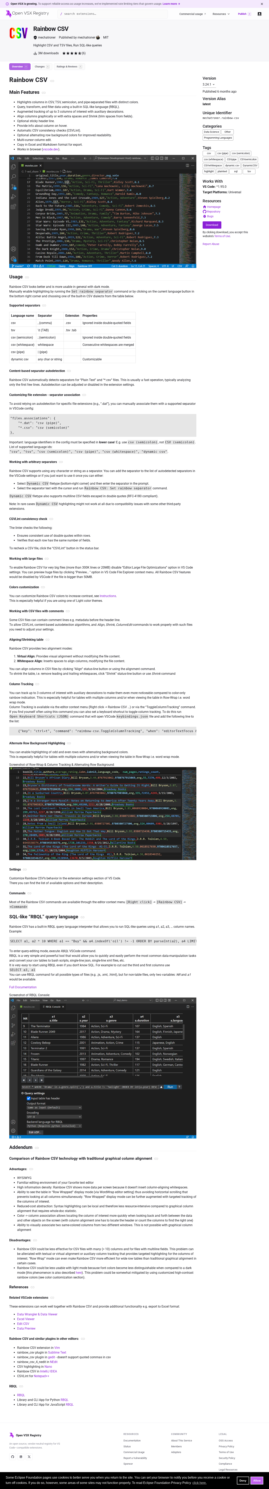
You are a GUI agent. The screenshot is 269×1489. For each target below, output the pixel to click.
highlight (209, 171)
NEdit (54, 1362)
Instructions (108, 596)
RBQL (21, 1395)
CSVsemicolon (248, 159)
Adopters (176, 1452)
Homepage (214, 206)
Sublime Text (57, 1352)
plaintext (222, 171)
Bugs (210, 216)
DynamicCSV (250, 165)
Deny (242, 1480)
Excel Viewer (25, 1319)
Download (212, 224)
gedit (51, 1357)
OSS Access (226, 1440)
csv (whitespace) (213, 159)
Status (127, 1446)
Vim (57, 1348)
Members (176, 1446)
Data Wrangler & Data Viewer (37, 1314)
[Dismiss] (262, 4)
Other (227, 131)
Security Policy (227, 1458)
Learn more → (171, 3)
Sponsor (128, 1463)
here (79, 1273)
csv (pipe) (222, 153)
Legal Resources (228, 1469)
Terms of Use (222, 236)
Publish (244, 13)
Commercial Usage (134, 1452)
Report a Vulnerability (135, 1458)
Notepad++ (41, 1376)
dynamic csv (232, 165)
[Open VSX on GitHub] (12, 1456)
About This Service (181, 1440)
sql (235, 171)
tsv (249, 171)
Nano (48, 1366)
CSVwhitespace (213, 165)
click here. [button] (199, 1482)
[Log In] (259, 14)
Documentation (132, 1440)
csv (209, 153)
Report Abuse (211, 244)
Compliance (225, 1463)
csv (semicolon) (241, 153)
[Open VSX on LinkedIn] (21, 1456)
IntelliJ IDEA (48, 1371)
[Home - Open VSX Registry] (27, 14)
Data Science (211, 131)
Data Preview (26, 1328)
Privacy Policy (226, 1446)
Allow (257, 1480)
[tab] (20, 66)
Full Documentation (23, 987)
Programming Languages (218, 137)
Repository (213, 211)
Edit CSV (23, 1324)
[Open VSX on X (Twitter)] (29, 1456)
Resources (219, 14)
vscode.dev (50, 149)
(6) (84, 53)
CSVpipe (232, 159)
